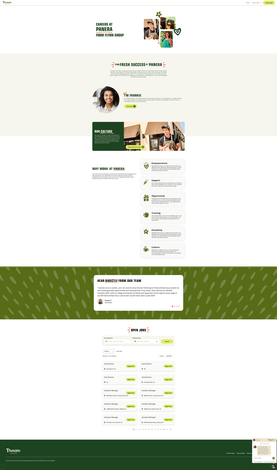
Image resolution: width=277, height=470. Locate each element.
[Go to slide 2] (174, 306)
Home (248, 3)
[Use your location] (156, 341)
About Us (249, 453)
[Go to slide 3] (176, 306)
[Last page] (170, 429)
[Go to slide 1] (172, 306)
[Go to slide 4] (179, 306)
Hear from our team (134, 147)
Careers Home (231, 453)
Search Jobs (269, 3)
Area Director (109, 364)
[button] (109, 351)
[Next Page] (167, 429)
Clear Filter (119, 351)
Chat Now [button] (129, 106)
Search (167, 341)
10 (164, 429)
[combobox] (118, 341)
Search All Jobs (241, 453)
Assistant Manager (111, 390)
